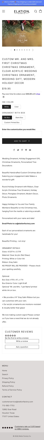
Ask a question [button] (22, 347)
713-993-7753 (8, 405)
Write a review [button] (22, 341)
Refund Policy (8, 386)
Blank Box (19, 117)
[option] (22, 33)
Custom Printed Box (11, 122)
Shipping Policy (8, 382)
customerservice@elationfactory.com (17, 402)
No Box (7, 117)
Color (17, 107)
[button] (14, 49)
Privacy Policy (8, 378)
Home (4, 370)
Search (5, 374)
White (6, 107)
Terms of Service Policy (12, 390)
